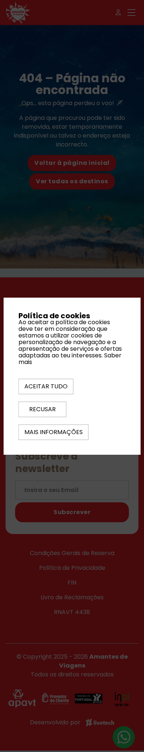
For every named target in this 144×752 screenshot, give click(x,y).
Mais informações (53, 432)
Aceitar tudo (46, 386)
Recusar (42, 409)
